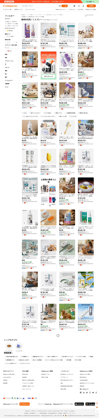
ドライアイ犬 (73, 116)
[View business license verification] (63, 415)
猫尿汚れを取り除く (84, 113)
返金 (62, 383)
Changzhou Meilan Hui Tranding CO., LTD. (30, 143)
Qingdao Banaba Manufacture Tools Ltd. (67, 77)
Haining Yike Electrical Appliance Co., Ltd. (48, 143)
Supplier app (48, 404)
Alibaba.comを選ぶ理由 (8, 374)
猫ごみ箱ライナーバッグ (68, 356)
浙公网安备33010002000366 (75, 415)
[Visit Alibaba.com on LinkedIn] (84, 392)
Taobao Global (56, 411)
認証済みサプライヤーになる (87, 383)
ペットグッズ (38, 14)
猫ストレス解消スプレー (53, 356)
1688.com (33, 411)
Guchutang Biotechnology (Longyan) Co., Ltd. (67, 46)
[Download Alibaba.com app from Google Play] (90, 404)
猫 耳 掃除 (69, 360)
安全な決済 (25, 374)
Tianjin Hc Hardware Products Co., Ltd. (30, 106)
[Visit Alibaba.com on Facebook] (81, 392)
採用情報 (5, 383)
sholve (25, 113)
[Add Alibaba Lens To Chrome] (24, 404)
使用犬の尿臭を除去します (12, 356)
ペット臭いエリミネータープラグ (31, 116)
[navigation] (11, 175)
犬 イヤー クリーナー (25, 363)
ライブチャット (64, 377)
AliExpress (27, 411)
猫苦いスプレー (59, 113)
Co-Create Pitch (7, 377)
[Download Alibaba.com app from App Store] (79, 404)
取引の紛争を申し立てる (67, 380)
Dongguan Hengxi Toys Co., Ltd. (48, 172)
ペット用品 (30, 14)
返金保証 (24, 377)
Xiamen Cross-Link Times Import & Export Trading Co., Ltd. (67, 143)
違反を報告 (63, 389)
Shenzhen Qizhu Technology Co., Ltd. (86, 76)
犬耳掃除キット (25, 356)
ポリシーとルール (26, 389)
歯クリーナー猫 (63, 116)
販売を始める (83, 377)
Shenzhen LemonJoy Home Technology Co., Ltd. (48, 46)
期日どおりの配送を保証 (28, 380)
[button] (60, 6)
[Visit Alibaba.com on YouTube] (93, 392)
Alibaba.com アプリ (58, 404)
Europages (72, 411)
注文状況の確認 (83, 380)
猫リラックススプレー (35, 113)
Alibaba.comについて (8, 371)
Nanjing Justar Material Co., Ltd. (48, 106)
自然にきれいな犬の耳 (24, 360)
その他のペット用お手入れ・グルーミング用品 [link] (32, 16)
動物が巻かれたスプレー (38, 356)
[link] (97, 403)
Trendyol (66, 411)
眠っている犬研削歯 (37, 360)
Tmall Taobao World (42, 411)
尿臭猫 (91, 356)
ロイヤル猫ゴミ (48, 113)
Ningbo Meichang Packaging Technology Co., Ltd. (30, 172)
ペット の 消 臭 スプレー (12, 363)
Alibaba (23, 14)
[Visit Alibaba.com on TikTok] (96, 392)
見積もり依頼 (44, 377)
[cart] (79, 6)
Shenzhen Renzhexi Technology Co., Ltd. (86, 46)
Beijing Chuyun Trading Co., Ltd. (85, 143)
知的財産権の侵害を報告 (67, 386)
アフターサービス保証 (27, 383)
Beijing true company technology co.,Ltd (86, 106)
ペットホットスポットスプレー (48, 116)
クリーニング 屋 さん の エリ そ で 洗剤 (54, 360)
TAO (62, 411)
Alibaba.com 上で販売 (85, 374)
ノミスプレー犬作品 (81, 356)
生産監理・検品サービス (28, 386)
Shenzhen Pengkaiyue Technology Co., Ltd (67, 107)
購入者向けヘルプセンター (67, 374)
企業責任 (5, 380)
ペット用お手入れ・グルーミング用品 (53, 14)
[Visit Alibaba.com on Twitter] (87, 392)
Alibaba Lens (6, 404)
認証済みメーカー (45, 374)
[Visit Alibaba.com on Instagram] (90, 392)
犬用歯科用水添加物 (71, 113)
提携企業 (82, 386)
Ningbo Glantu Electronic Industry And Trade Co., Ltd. (30, 46)
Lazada (49, 411)
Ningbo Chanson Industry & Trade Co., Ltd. (30, 75)
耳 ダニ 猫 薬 (78, 360)
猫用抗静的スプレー (11, 360)
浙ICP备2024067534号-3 (89, 415)
